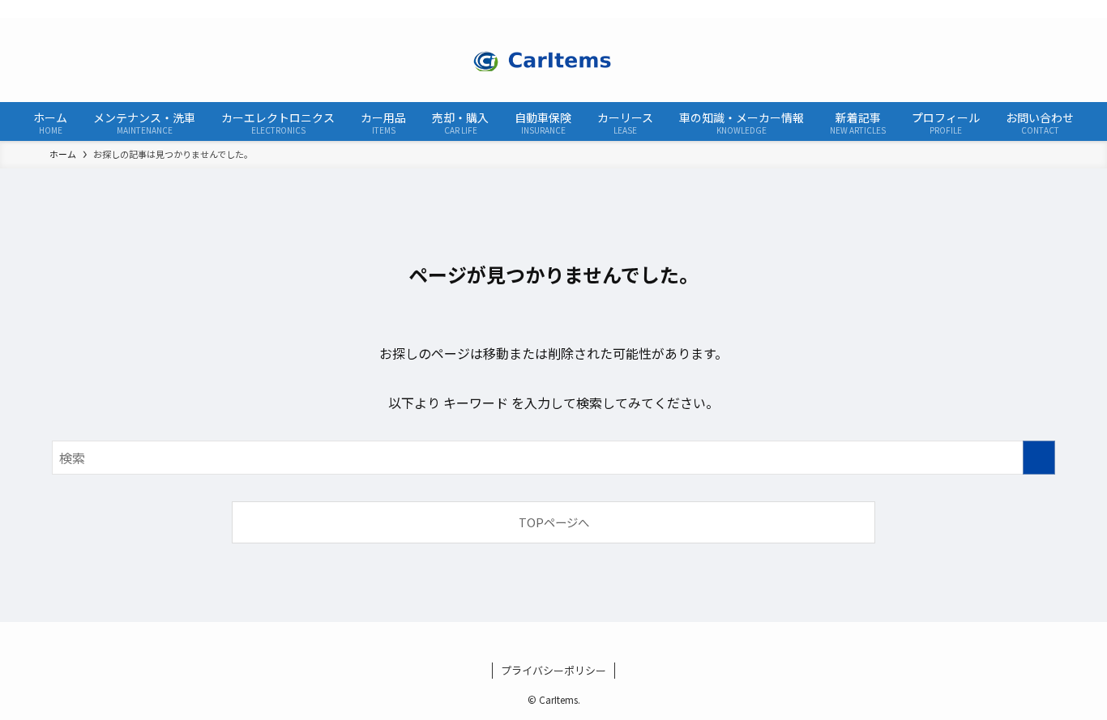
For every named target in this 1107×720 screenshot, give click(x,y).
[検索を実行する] (1039, 458)
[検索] (1057, 9)
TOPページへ (554, 521)
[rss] (1036, 9)
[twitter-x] (1015, 9)
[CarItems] (553, 60)
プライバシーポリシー (553, 670)
